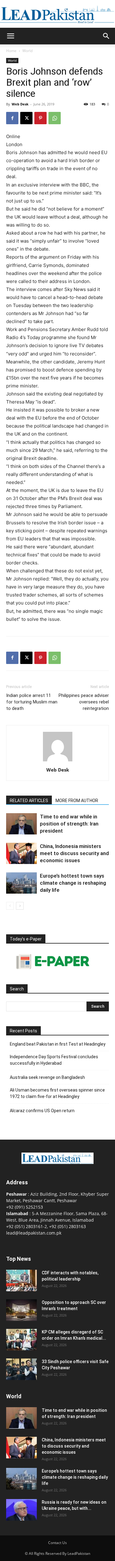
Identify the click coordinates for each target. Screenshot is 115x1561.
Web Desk (20, 104)
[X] (26, 118)
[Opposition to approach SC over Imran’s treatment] (21, 1310)
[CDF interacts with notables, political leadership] (21, 1280)
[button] (10, 36)
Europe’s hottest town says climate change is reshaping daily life (73, 883)
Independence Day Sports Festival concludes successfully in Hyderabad (54, 1060)
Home (11, 50)
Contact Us (57, 1542)
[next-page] (20, 906)
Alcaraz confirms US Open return (42, 1110)
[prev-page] (10, 906)
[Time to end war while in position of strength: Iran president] (21, 823)
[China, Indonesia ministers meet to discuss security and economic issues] (21, 853)
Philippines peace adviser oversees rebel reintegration (84, 702)
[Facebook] (12, 118)
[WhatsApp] (54, 118)
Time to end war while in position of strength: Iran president (69, 823)
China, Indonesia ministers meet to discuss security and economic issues (74, 853)
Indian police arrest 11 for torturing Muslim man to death (31, 702)
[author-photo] (57, 761)
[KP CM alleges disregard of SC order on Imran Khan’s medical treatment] (21, 1339)
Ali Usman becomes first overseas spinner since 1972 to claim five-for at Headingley (57, 1093)
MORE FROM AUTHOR (77, 800)
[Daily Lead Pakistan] (57, 14)
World (27, 50)
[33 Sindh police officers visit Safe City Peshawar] (21, 1369)
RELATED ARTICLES (29, 800)
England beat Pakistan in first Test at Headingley (57, 1044)
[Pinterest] (40, 118)
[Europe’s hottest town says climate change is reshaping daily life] (21, 883)
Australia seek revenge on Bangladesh (47, 1077)
